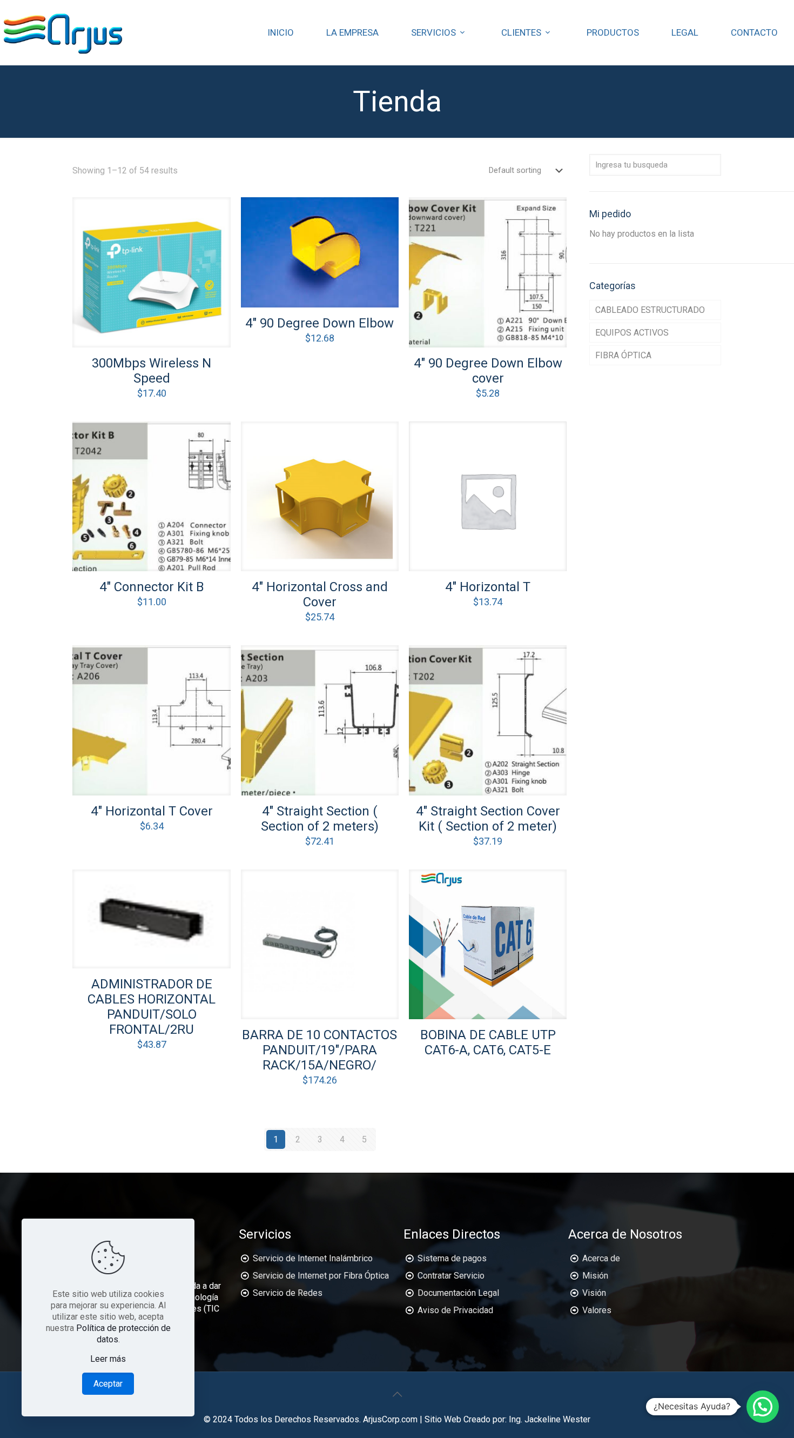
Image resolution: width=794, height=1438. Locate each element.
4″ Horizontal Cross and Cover (320, 594)
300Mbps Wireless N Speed (151, 371)
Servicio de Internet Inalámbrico (313, 1258)
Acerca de (601, 1258)
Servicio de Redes (287, 1293)
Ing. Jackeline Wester (549, 1419)
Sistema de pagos (452, 1258)
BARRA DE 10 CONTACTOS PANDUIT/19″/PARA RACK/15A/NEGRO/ (319, 1050)
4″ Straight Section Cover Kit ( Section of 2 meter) (488, 819)
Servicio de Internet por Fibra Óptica (321, 1275)
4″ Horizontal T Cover (152, 811)
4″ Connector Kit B (151, 586)
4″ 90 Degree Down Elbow (319, 323)
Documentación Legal (458, 1293)
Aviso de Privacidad (455, 1310)
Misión (595, 1275)
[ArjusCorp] (63, 32)
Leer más (108, 1359)
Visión (594, 1293)
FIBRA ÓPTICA (623, 355)
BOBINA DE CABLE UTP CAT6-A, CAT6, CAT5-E (488, 1042)
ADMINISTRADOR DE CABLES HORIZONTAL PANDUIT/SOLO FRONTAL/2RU (152, 1006)
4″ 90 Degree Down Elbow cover (488, 371)
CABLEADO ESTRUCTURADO (650, 310)
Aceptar (108, 1384)
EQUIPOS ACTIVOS (632, 332)
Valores (596, 1310)
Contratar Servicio (451, 1275)
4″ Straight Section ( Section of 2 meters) (320, 819)
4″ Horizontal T (487, 586)
